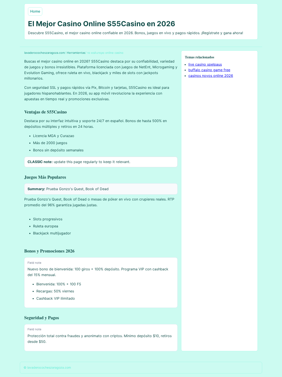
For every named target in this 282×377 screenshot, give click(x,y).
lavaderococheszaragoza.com (44, 52)
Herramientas (76, 52)
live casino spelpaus (205, 64)
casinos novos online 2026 (210, 75)
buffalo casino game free (209, 70)
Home (35, 11)
